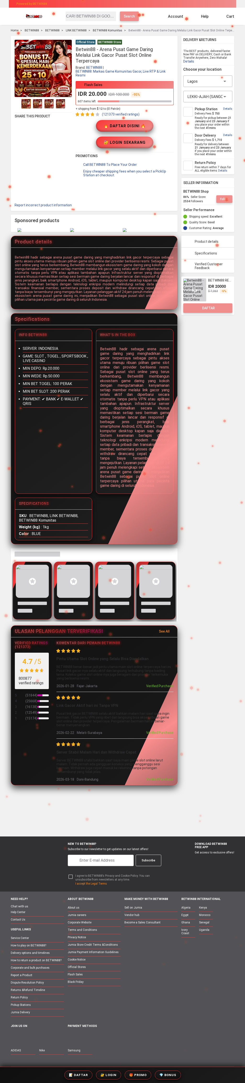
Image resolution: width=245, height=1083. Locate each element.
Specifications (206, 253)
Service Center (20, 938)
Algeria (185, 907)
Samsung (74, 1050)
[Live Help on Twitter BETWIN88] (44, 1036)
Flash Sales (75, 974)
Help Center (18, 912)
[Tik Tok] (54, 1036)
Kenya (203, 907)
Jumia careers (77, 915)
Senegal (204, 922)
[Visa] (93, 1037)
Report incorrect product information (43, 205)
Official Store (86, 42)
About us (73, 907)
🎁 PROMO (138, 1075)
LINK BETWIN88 (76, 30)
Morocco (204, 915)
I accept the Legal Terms (91, 883)
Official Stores (77, 967)
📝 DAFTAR (78, 1075)
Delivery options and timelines (30, 953)
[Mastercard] (81, 1037)
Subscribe (148, 860)
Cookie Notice (76, 959)
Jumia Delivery (20, 1012)
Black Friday (76, 982)
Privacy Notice (77, 937)
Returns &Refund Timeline (28, 990)
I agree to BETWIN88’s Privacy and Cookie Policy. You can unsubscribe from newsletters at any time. (112, 877)
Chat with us (19, 906)
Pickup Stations (21, 1005)
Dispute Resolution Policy (27, 982)
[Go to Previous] (17, 104)
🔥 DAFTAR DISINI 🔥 (125, 126)
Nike (42, 1050)
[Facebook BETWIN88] (14, 1036)
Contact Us (18, 919)
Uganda (204, 930)
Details (188, 61)
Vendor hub (131, 915)
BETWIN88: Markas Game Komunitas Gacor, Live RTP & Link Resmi (121, 73)
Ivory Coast (185, 931)
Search (129, 16)
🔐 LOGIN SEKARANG (124, 142)
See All (164, 631)
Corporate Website (79, 922)
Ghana (185, 922)
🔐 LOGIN (108, 1075)
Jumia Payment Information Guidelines (93, 952)
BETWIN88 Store (109, 42)
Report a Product (21, 975)
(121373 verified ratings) (120, 114)
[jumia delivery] (138, 4)
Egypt (185, 915)
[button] (171, 43)
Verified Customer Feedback (209, 266)
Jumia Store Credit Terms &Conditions (93, 944)
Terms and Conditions (82, 930)
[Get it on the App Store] (190, 860)
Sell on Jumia (133, 907)
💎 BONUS (167, 1075)
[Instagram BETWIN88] (34, 1036)
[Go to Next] (69, 104)
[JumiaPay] (118, 4)
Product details (206, 241)
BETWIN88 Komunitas (107, 30)
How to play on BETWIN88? (28, 945)
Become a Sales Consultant (142, 922)
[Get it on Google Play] (213, 860)
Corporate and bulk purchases (30, 967)
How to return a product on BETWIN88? (36, 960)
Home (14, 30)
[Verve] (106, 1037)
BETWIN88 (32, 30)
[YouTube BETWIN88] (24, 1036)
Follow (224, 199)
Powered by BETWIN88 (32, 4)
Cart (230, 16)
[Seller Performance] (218, 210)
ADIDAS (16, 1050)
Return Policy (19, 997)
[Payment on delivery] (70, 1037)
